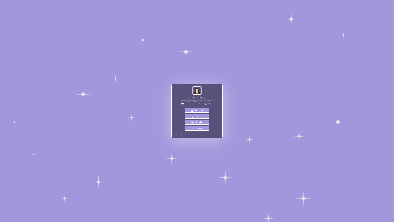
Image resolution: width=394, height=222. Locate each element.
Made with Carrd (177, 134)
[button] (197, 110)
